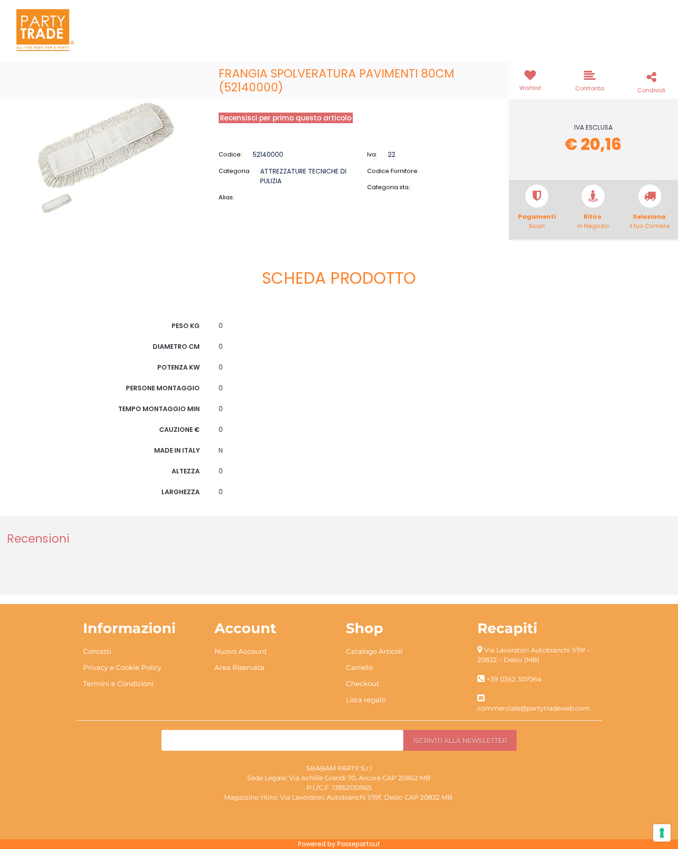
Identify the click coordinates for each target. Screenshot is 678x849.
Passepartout (358, 844)
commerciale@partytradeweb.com (533, 708)
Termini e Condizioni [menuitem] (118, 683)
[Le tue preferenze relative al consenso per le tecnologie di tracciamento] (662, 833)
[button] (106, 144)
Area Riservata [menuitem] (239, 667)
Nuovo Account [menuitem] (240, 651)
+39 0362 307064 (514, 679)
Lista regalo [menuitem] (366, 699)
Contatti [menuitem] (97, 651)
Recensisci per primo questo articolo (285, 118)
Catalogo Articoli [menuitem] (374, 651)
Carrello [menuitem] (359, 667)
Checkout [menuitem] (362, 683)
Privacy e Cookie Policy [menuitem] (122, 667)
